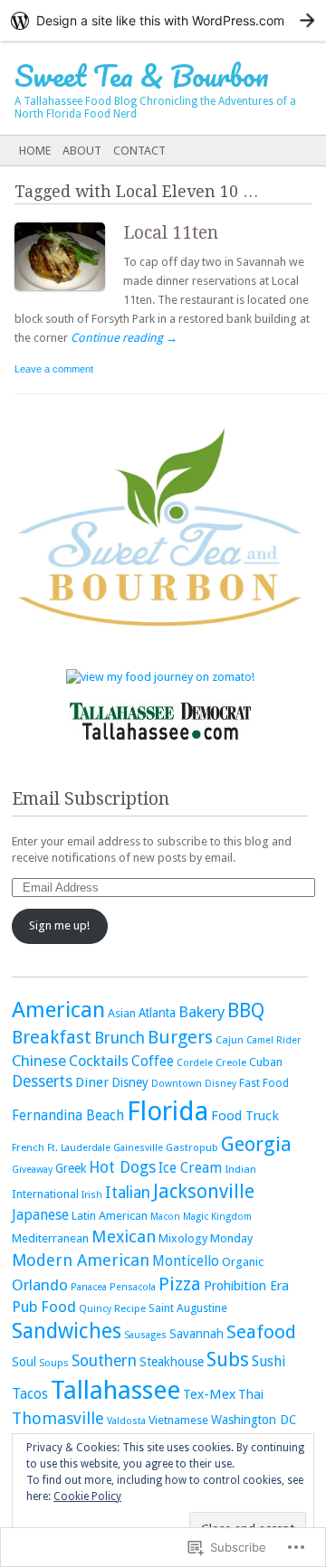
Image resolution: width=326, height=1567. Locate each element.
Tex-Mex (209, 1394)
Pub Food (44, 1307)
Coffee (152, 1061)
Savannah (196, 1333)
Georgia (256, 1144)
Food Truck (245, 1116)
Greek (70, 1168)
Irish (92, 1195)
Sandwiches (66, 1331)
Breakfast (51, 1037)
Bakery (201, 1012)
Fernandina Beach (68, 1116)
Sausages (145, 1335)
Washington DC (253, 1419)
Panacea (89, 1287)
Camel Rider (273, 1040)
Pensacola (133, 1287)
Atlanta (157, 1012)
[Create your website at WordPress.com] (163, 20)
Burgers (180, 1037)
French (28, 1147)
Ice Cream (190, 1168)
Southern (104, 1361)
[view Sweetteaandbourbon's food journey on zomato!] (160, 677)
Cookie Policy (87, 1496)
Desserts (42, 1081)
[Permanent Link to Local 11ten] (68, 294)
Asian (122, 1013)
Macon (165, 1216)
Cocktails (99, 1061)
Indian (240, 1169)
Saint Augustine (188, 1308)
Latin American (110, 1215)
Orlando (40, 1285)
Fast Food (264, 1083)
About (81, 150)
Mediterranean (50, 1238)
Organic (243, 1262)
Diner (92, 1082)
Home (35, 150)
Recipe (130, 1308)
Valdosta (126, 1421)
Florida (167, 1111)
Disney (130, 1082)
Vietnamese (178, 1420)
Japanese (40, 1214)
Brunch (119, 1038)
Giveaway (32, 1169)
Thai (251, 1394)
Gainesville (138, 1148)
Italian (127, 1192)
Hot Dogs (122, 1167)
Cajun (230, 1040)
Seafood (261, 1332)
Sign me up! (59, 925)
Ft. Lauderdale (78, 1148)
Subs (227, 1359)
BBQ (245, 1010)
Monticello (185, 1261)
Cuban (266, 1062)
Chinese (39, 1061)
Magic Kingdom (217, 1216)
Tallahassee (115, 1390)
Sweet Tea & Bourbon (141, 75)
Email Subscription (90, 798)
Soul (24, 1362)
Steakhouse (171, 1362)
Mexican (123, 1236)
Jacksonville (203, 1191)
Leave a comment (53, 368)
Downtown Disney (193, 1084)
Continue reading (124, 338)
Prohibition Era (246, 1286)
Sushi (268, 1361)
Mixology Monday (205, 1238)
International (45, 1194)
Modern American (80, 1260)
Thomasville (58, 1418)
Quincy (95, 1309)
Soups (54, 1362)
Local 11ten (170, 232)
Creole (231, 1062)
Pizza (179, 1284)
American (58, 1009)
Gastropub (192, 1147)
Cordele (195, 1063)
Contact (139, 150)
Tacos (30, 1393)
